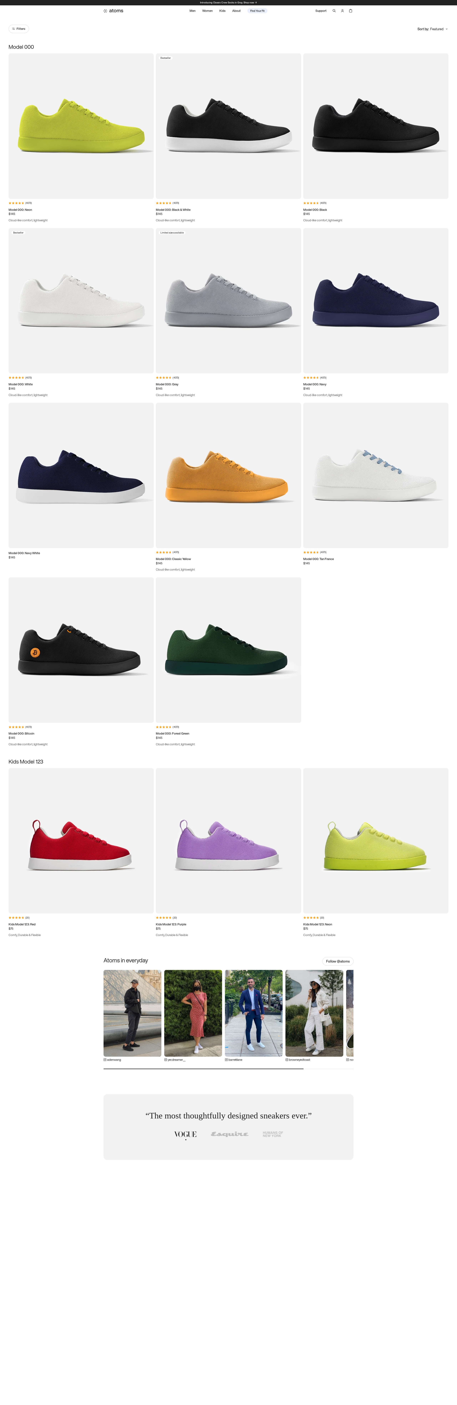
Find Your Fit (257, 11)
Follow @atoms (338, 961)
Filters (21, 28)
